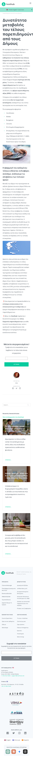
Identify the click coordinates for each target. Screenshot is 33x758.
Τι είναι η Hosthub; (22, 618)
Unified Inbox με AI (22, 588)
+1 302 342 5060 (5, 676)
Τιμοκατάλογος (6, 599)
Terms (24, 574)
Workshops (5, 627)
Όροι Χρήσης (20, 624)
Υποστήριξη (20, 634)
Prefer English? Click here (16, 10)
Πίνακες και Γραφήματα (24, 608)
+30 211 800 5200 (6, 686)
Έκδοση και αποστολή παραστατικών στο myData (23, 603)
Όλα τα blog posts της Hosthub (13, 417)
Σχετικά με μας (21, 621)
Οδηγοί (4, 624)
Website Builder (6, 596)
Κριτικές (19, 630)
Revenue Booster (7, 593)
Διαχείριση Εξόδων (22, 585)
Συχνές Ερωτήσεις (7, 618)
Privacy (19, 574)
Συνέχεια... (8, 460)
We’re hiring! (20, 637)
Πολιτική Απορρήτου (23, 627)
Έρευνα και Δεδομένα (8, 621)
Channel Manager (7, 585)
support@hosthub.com (18, 676)
